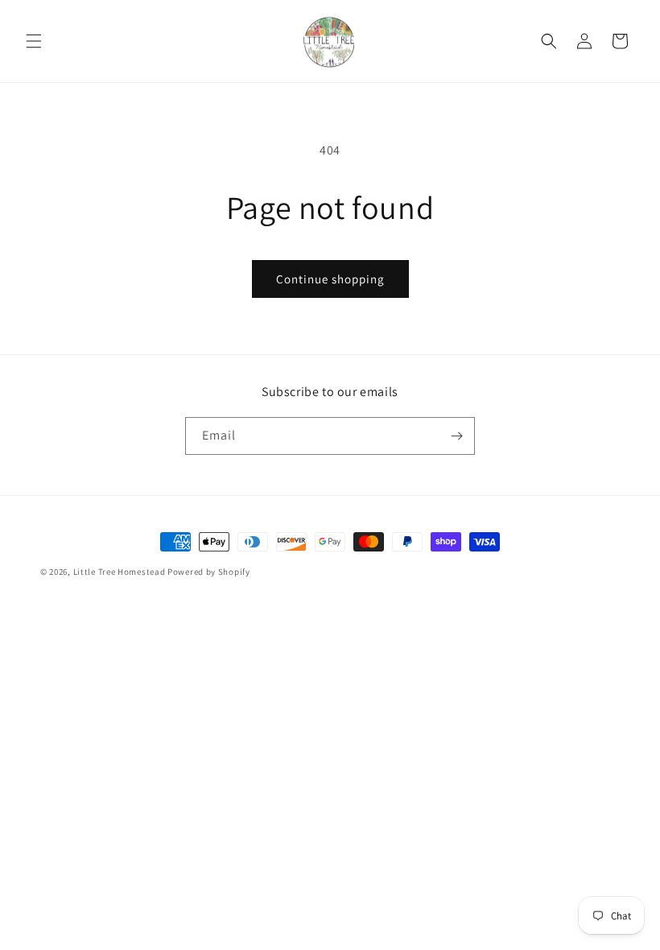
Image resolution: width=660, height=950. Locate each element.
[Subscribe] (456, 436)
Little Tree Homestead (119, 571)
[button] (34, 41)
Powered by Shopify (208, 571)
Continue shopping (330, 279)
